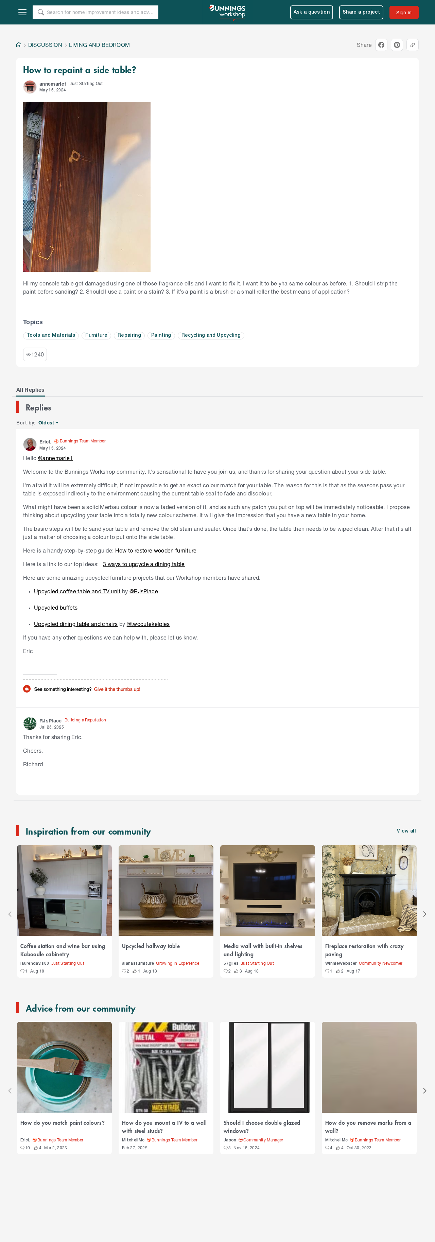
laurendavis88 (34, 963)
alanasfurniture (138, 963)
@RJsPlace (143, 591)
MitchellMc (133, 1140)
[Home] (18, 45)
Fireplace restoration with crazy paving (364, 950)
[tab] (30, 390)
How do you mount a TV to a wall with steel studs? (164, 1126)
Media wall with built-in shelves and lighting (263, 950)
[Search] (41, 12)
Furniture (96, 335)
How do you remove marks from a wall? (368, 1126)
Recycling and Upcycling (211, 335)
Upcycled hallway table (151, 946)
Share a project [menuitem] (361, 12)
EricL (25, 1140)
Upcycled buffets (55, 607)
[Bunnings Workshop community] (227, 12)
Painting (161, 335)
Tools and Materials (51, 335)
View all (406, 831)
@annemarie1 (55, 458)
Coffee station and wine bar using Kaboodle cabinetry (62, 950)
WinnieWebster (340, 963)
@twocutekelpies (148, 623)
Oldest (46, 423)
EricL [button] (45, 441)
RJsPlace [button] (50, 720)
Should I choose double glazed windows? (262, 1126)
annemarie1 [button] (53, 84)
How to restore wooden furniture (156, 550)
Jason (230, 1140)
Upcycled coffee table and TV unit (77, 591)
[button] (30, 87)
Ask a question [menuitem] (312, 12)
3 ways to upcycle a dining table (144, 564)
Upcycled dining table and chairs (76, 623)
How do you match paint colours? (62, 1122)
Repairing (129, 335)
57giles (231, 963)
